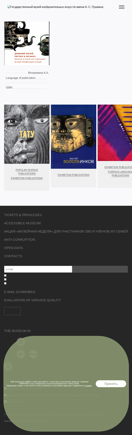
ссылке (88, 386)
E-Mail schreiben (19, 292)
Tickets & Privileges (23, 215)
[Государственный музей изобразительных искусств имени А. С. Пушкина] (55, 6)
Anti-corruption (19, 239)
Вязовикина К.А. (38, 72)
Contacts (13, 256)
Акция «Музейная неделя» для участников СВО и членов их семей (66, 231)
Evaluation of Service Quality (32, 300)
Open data (13, 248)
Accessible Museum (22, 223)
